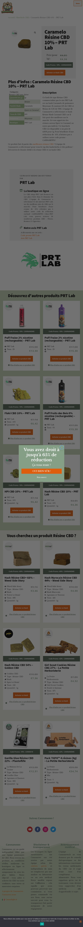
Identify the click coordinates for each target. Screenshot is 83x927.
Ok (42, 924)
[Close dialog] (61, 447)
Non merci (41, 477)
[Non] (80, 922)
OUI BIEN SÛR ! (41, 471)
